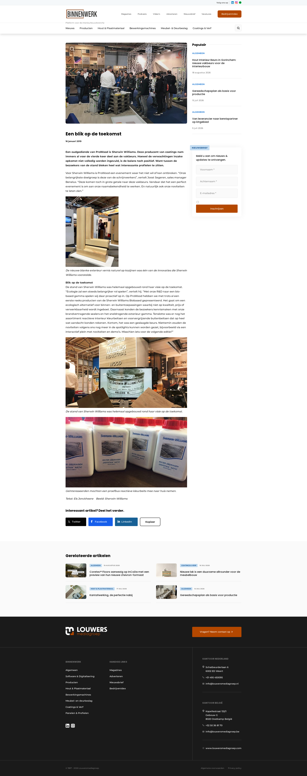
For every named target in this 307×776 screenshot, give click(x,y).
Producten (86, 28)
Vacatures (206, 14)
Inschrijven (217, 208)
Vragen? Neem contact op (215, 631)
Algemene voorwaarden (212, 768)
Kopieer (150, 521)
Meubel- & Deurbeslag (174, 28)
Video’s (156, 14)
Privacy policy (234, 768)
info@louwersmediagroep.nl (222, 683)
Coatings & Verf (202, 28)
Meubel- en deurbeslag (79, 700)
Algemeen (72, 670)
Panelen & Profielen (77, 713)
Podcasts (142, 14)
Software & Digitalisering (80, 676)
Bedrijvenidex (118, 688)
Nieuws (70, 28)
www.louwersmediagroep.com (223, 748)
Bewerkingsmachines (143, 28)
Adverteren (171, 14)
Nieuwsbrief (189, 14)
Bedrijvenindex (229, 14)
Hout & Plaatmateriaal (111, 28)
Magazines (126, 14)
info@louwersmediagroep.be (222, 731)
